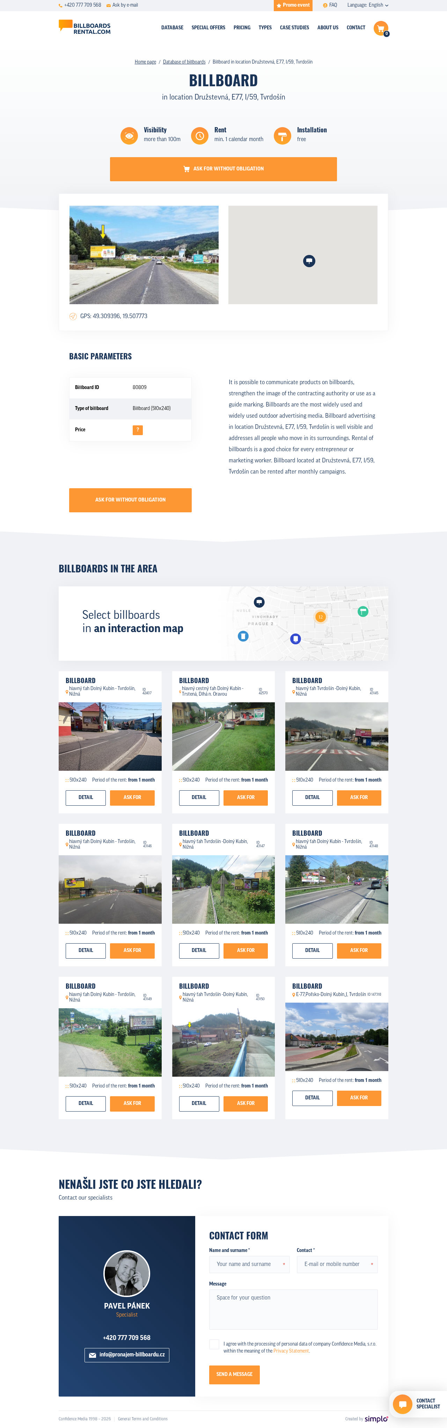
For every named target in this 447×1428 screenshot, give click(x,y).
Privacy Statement (291, 1351)
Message (217, 1284)
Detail (86, 797)
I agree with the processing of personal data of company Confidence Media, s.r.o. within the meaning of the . (300, 1348)
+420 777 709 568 (127, 1338)
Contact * (306, 1250)
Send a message (234, 1374)
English (376, 5)
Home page (145, 62)
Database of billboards (184, 62)
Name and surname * (229, 1250)
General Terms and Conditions (143, 1419)
